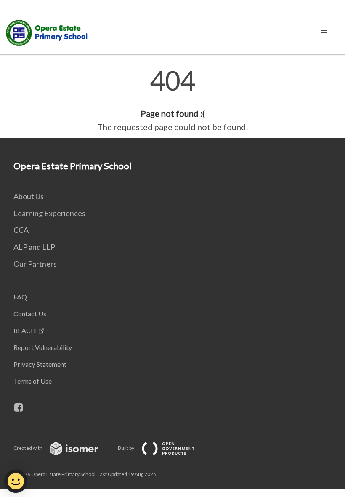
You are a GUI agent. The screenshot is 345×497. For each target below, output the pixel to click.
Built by (126, 448)
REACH (24, 330)
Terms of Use (32, 381)
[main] (172, 100)
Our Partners (35, 263)
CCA (21, 230)
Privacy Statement (39, 364)
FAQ (20, 297)
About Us (28, 196)
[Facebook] (21, 408)
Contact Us (29, 314)
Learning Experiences (49, 213)
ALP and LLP (34, 246)
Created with (28, 448)
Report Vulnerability (42, 347)
